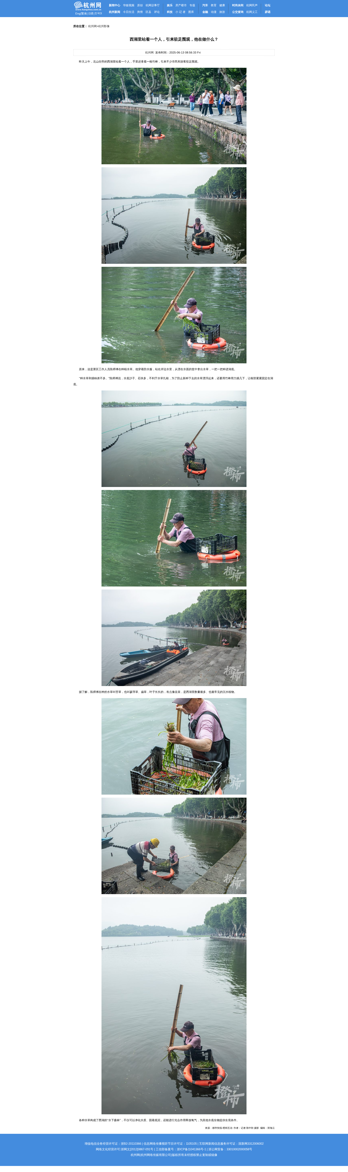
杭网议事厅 (153, 5)
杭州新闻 (114, 11)
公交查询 (237, 11)
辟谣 (267, 11)
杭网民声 (252, 5)
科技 (170, 11)
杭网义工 (252, 11)
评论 (157, 11)
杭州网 (92, 26)
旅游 (222, 11)
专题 (192, 5)
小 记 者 (180, 11)
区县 (148, 11)
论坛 (267, 5)
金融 (205, 11)
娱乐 (170, 5)
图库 (191, 11)
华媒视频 (128, 5)
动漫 (213, 11)
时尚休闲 (237, 5)
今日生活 (128, 11)
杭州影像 (104, 26)
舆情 (140, 11)
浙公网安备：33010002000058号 (230, 1149)
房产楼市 (181, 5)
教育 (213, 5)
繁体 (84, 13)
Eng (77, 13)
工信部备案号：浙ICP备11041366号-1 (181, 1149)
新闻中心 (114, 5)
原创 (140, 5)
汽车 (205, 5)
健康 (222, 5)
